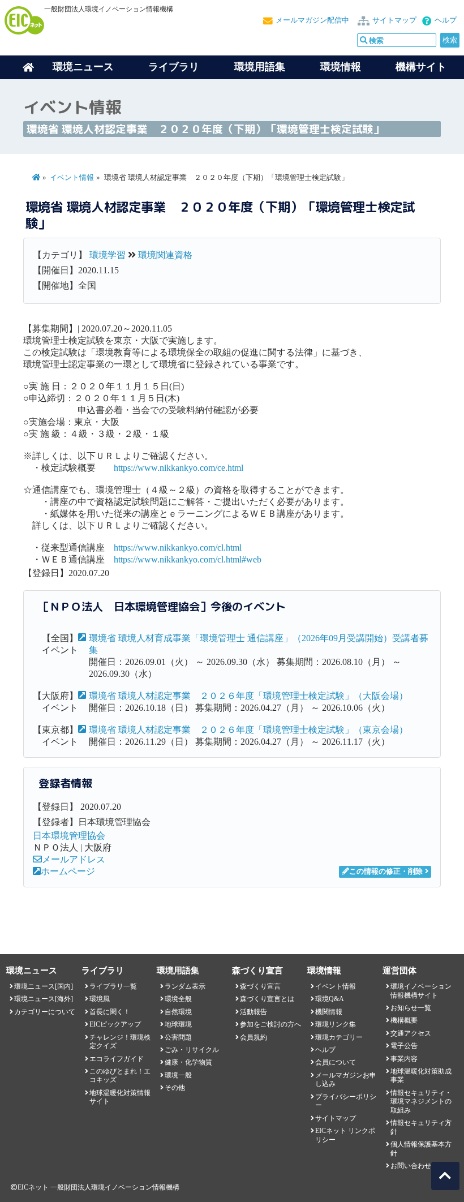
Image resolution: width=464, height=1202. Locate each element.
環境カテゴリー (339, 1037)
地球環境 (178, 1024)
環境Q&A (329, 999)
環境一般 (178, 1075)
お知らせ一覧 (410, 1008)
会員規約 (253, 1037)
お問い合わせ (410, 1166)
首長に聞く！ (109, 1012)
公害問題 (178, 1037)
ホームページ (68, 871)
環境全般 (178, 999)
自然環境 (178, 1012)
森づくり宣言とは (267, 999)
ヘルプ (446, 20)
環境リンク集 (335, 1024)
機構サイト (421, 66)
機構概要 (404, 1020)
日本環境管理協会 (69, 835)
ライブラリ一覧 (113, 986)
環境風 (99, 999)
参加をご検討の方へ (270, 1024)
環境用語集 (259, 66)
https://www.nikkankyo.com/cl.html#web (187, 559)
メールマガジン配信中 (312, 20)
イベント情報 (72, 178)
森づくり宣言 (260, 986)
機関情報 (328, 1012)
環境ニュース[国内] (43, 986)
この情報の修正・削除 (386, 871)
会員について (335, 1062)
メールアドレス (73, 859)
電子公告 (404, 1046)
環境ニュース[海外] (43, 999)
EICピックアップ (115, 1024)
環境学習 (107, 255)
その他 (175, 1088)
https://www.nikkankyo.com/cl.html (178, 547)
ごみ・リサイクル (192, 1050)
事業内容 (404, 1059)
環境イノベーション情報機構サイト (421, 990)
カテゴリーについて (44, 1012)
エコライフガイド (116, 1059)
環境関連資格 (165, 255)
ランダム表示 (185, 986)
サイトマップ (394, 20)
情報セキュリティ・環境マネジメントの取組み (421, 1101)
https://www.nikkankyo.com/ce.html (178, 468)
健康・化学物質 (188, 1062)
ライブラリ (173, 66)
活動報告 (253, 1012)
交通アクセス (410, 1033)
